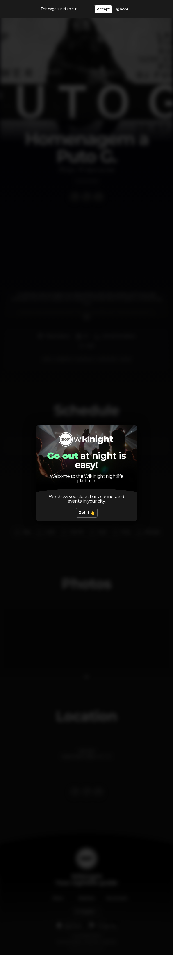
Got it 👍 (86, 513)
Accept (103, 9)
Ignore (122, 9)
